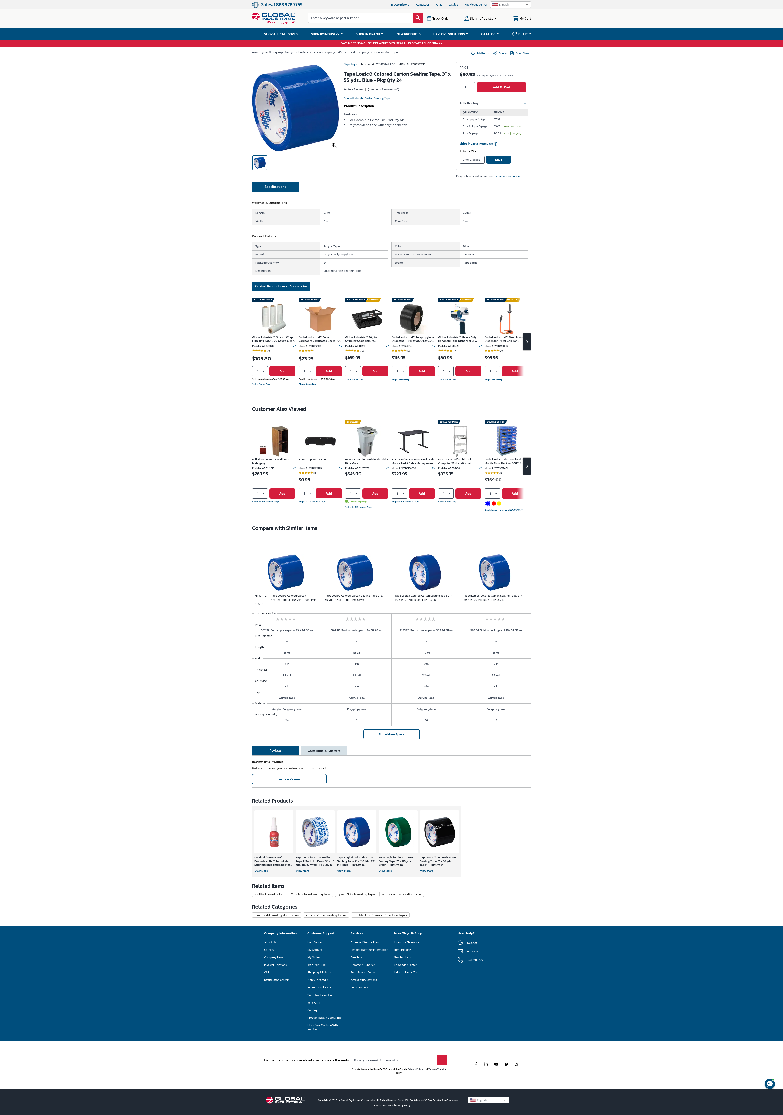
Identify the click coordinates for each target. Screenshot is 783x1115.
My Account (314, 950)
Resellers (356, 957)
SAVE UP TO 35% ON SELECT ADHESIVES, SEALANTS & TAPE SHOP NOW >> (392, 43)
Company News (273, 957)
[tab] (275, 187)
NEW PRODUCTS (409, 34)
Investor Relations (275, 965)
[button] (510, 5)
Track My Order (316, 965)
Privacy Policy (415, 1069)
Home (256, 52)
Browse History (400, 5)
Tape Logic (351, 64)
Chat (439, 5)
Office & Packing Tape (351, 52)
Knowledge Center (476, 5)
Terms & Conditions (383, 1105)
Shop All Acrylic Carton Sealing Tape (367, 98)
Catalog (453, 5)
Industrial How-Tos (406, 972)
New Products (402, 957)
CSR (266, 972)
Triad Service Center (363, 972)
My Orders (313, 957)
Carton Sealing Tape (384, 52)
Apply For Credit (317, 980)
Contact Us (422, 5)
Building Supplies (277, 52)
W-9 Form (313, 1002)
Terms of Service (437, 1069)
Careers (269, 950)
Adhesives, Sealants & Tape (313, 52)
